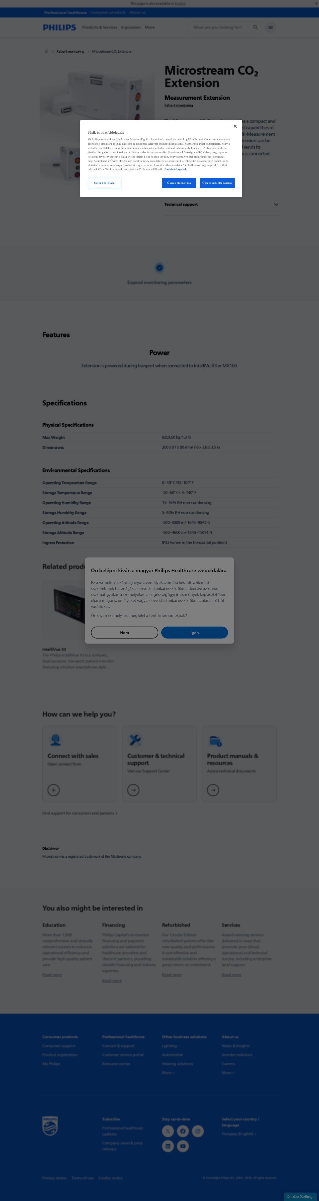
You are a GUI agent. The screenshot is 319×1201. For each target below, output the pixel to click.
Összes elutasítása (179, 182)
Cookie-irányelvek (175, 169)
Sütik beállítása (104, 182)
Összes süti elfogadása (217, 182)
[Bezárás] (235, 126)
